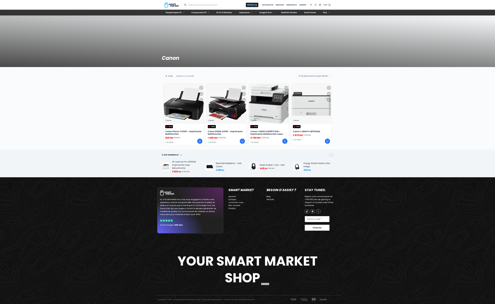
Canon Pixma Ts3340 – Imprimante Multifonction (183, 132)
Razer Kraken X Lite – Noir (272, 165)
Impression (244, 12)
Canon (169, 120)
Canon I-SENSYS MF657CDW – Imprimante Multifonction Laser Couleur (266, 134)
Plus (325, 12)
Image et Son (265, 12)
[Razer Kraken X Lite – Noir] (253, 167)
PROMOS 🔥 (252, 5)
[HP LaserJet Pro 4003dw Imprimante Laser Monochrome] (166, 167)
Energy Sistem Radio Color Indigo (317, 165)
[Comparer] (315, 5)
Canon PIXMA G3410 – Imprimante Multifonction (225, 132)
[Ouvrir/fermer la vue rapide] (201, 100)
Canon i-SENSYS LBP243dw (306, 131)
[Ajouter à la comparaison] (201, 94)
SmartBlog (291, 5)
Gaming (302, 5)
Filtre (170, 76)
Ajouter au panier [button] (199, 141)
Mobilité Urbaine (289, 12)
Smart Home (310, 12)
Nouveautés (267, 5)
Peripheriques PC (174, 12)
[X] (318, 211)
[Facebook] (312, 211)
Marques (280, 5)
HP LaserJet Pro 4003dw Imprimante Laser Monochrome (184, 165)
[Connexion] (320, 5)
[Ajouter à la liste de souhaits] (201, 88)
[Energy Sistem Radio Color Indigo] (297, 167)
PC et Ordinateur (224, 12)
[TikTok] (307, 211)
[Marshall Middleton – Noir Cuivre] (209, 167)
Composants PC (199, 12)
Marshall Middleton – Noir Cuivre (229, 165)
